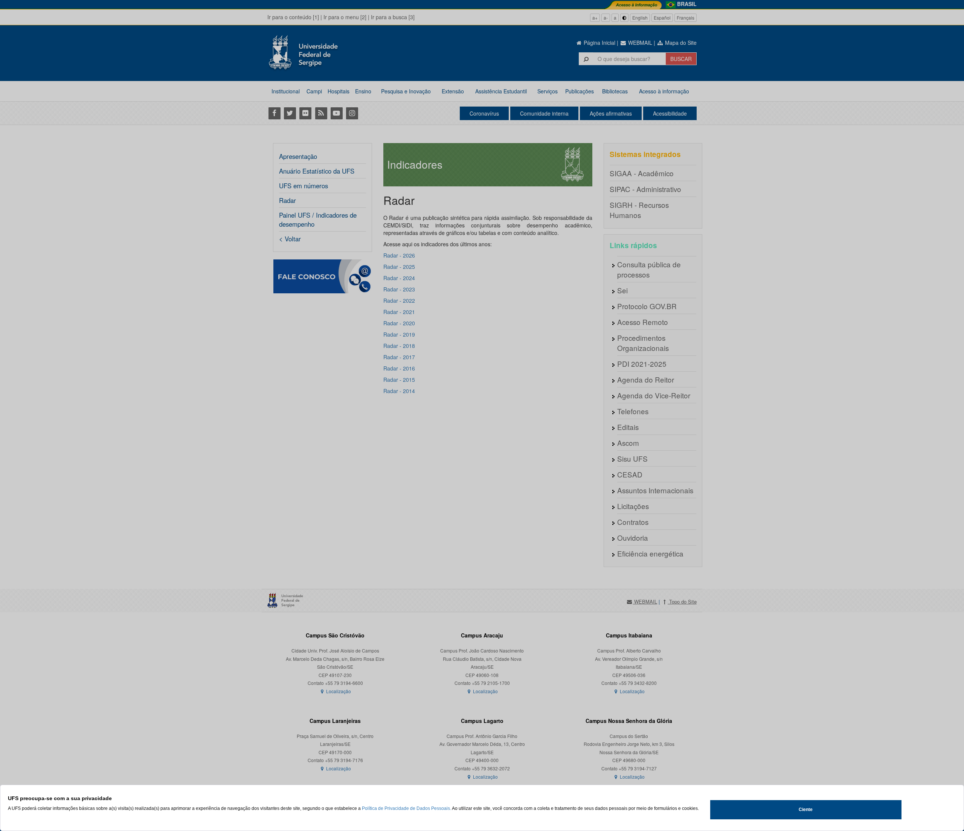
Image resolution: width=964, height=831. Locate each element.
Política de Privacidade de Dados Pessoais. (406, 808)
